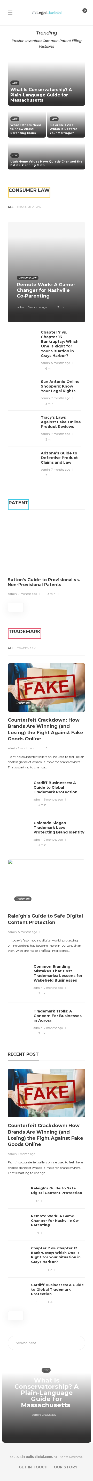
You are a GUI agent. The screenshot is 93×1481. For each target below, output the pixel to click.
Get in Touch (33, 1467)
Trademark (22, 702)
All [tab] (10, 207)
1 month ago (26, 748)
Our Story (66, 1467)
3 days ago (49, 1414)
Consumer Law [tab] (29, 207)
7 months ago (60, 398)
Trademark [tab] (26, 648)
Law (14, 82)
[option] (46, 111)
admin (22, 307)
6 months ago (53, 799)
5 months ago (37, 307)
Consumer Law (27, 277)
